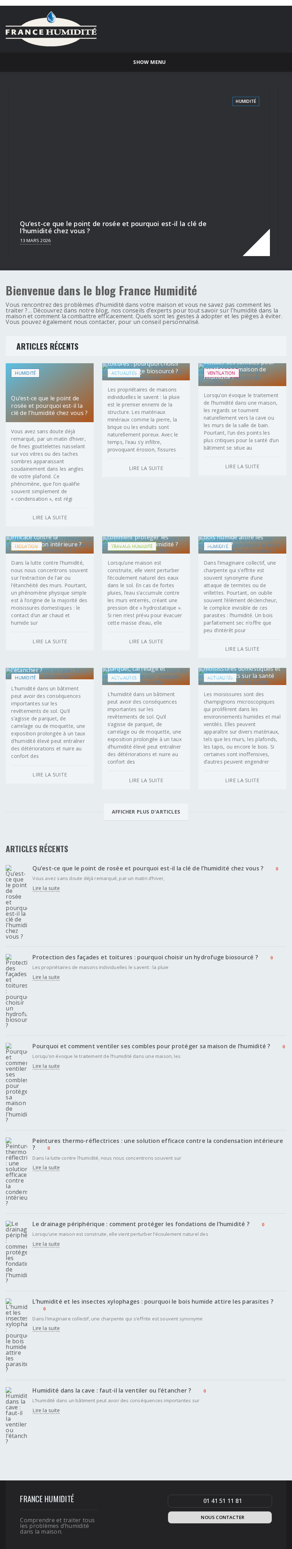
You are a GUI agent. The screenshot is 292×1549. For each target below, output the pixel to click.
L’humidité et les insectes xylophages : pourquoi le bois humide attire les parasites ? (152, 1301)
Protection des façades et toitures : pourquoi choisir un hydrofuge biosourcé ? (145, 957)
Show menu (148, 62)
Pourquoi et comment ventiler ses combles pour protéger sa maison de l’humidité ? (151, 1046)
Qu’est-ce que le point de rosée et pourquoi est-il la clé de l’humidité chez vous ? (148, 868)
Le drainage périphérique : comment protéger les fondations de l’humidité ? (141, 1224)
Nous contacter (222, 1517)
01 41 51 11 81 (222, 1501)
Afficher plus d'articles (146, 811)
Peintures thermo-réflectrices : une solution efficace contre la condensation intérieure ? (157, 1144)
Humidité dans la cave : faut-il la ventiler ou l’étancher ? (111, 1390)
